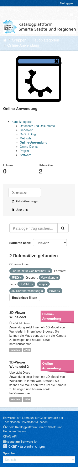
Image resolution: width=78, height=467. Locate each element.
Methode (25, 138)
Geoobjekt (26, 130)
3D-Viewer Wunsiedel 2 (19, 364)
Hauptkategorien (45, 40)
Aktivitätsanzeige (26, 201)
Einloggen (66, 3)
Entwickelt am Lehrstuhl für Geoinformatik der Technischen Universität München (33, 420)
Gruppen (19, 40)
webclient (16, 349)
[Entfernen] (49, 271)
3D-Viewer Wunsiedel (17, 314)
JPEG (27, 349)
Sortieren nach (19, 243)
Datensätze (19, 192)
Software (25, 155)
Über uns (21, 209)
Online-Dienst (29, 146)
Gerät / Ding (28, 134)
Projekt (24, 151)
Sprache (9, 453)
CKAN (28, 446)
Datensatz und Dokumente (37, 126)
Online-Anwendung (23, 45)
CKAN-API (10, 436)
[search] (63, 228)
